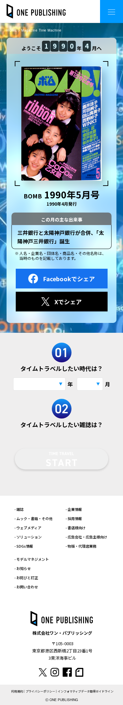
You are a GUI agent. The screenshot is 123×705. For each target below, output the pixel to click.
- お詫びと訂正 (26, 577)
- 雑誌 (19, 509)
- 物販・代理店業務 (81, 546)
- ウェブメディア (27, 527)
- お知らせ (22, 568)
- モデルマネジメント (31, 559)
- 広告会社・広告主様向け (86, 536)
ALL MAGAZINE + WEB (69, 6)
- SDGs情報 (23, 546)
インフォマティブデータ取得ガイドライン (85, 691)
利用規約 (17, 691)
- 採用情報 (74, 518)
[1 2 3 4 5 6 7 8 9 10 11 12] (90, 384)
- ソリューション (28, 536)
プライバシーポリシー (40, 691)
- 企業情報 (74, 509)
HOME (12, 30)
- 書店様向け (76, 527)
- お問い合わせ (26, 586)
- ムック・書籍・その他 (33, 518)
